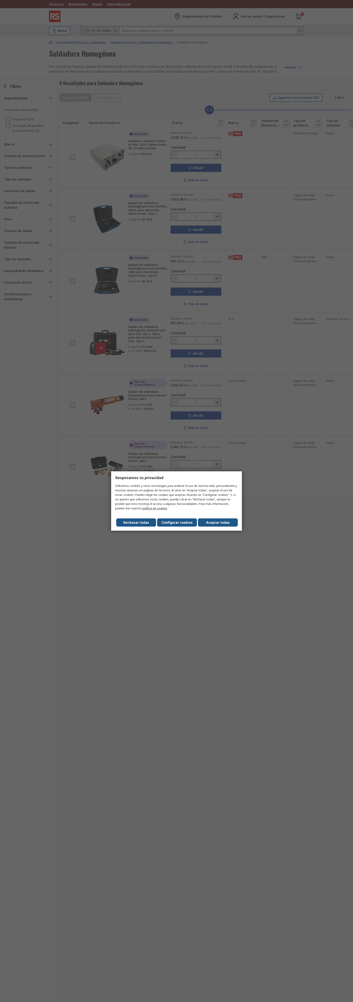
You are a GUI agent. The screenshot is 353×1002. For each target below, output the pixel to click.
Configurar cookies (177, 522)
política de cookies (154, 508)
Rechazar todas (136, 522)
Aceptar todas (218, 522)
